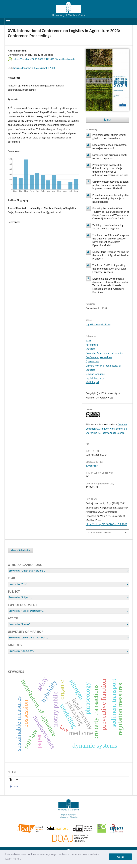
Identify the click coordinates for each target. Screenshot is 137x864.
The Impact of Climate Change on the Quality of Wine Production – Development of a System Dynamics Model (88, 235)
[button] (68, 780)
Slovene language (95, 374)
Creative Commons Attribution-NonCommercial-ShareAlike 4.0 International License (107, 428)
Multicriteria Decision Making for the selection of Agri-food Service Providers (88, 252)
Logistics (90, 349)
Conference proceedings (99, 357)
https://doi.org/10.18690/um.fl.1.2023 (34, 68)
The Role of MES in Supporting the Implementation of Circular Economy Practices (88, 265)
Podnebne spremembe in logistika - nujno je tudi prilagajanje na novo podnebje (88, 195)
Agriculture (92, 345)
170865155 (92, 466)
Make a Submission (20, 550)
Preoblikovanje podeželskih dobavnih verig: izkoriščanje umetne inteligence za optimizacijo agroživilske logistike (88, 165)
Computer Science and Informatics (104, 353)
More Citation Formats (99, 533)
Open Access (92, 361)
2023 (88, 340)
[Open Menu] (8, 21)
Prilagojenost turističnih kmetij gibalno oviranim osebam (88, 135)
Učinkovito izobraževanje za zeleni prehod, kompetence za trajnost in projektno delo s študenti (88, 181)
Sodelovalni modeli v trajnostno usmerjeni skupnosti (88, 145)
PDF (109, 120)
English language (95, 378)
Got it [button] (120, 856)
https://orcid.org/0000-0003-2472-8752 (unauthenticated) (44, 59)
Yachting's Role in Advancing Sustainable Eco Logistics (88, 225)
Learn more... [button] (13, 858)
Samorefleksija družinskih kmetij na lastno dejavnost (88, 155)
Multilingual (92, 382)
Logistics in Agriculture (98, 324)
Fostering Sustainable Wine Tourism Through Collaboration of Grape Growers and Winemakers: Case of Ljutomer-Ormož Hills (88, 208)
